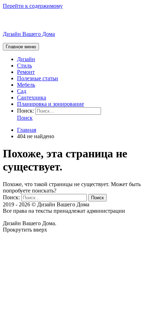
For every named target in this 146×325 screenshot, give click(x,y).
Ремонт (26, 72)
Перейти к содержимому (33, 6)
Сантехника (31, 97)
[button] (25, 118)
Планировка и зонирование (50, 104)
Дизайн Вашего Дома (29, 34)
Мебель (26, 85)
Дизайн (26, 59)
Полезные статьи (37, 78)
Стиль (24, 66)
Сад (21, 91)
